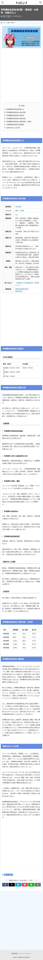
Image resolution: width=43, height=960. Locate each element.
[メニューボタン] (2, 2)
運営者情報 (14, 953)
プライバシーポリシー (25, 953)
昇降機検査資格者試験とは (15, 109)
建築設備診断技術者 (21, 289)
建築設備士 (19, 291)
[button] (5, 885)
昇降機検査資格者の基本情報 (16, 112)
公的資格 (18, 206)
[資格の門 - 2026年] (21, 2)
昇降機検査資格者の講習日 (15, 115)
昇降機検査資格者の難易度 (15, 124)
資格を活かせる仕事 (13, 127)
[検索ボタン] (40, 2)
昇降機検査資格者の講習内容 (16, 118)
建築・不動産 (6, 16)
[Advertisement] (21, 75)
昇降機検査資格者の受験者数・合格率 (19, 121)
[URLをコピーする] (38, 885)
